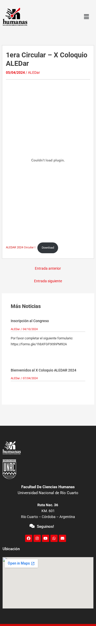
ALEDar (34, 72)
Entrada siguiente (48, 281)
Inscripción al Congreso (30, 321)
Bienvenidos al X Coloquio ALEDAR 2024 (43, 370)
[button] (86, 17)
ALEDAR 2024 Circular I (20, 247)
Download (48, 247)
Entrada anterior (48, 268)
